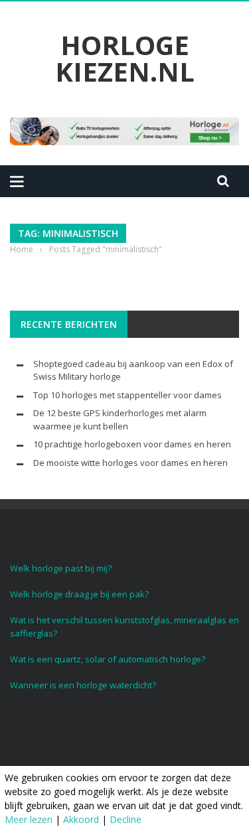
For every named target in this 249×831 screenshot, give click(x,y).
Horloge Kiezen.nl (125, 58)
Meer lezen (28, 819)
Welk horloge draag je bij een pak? (79, 594)
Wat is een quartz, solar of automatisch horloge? (107, 659)
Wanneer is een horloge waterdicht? (83, 685)
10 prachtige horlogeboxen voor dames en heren (132, 444)
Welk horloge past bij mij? (61, 568)
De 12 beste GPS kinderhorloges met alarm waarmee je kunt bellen (120, 419)
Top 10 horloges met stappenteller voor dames (127, 395)
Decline (125, 819)
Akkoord (81, 819)
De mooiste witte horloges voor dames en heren (130, 463)
